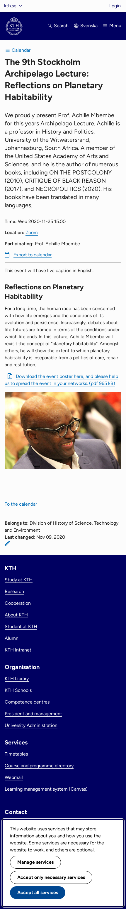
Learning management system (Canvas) (46, 789)
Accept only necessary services (51, 877)
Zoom (31, 232)
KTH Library (17, 678)
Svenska (89, 25)
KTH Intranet (18, 650)
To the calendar (21, 504)
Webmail (14, 777)
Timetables (16, 754)
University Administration (31, 725)
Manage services (35, 862)
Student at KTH (21, 626)
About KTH (16, 615)
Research (14, 591)
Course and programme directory (39, 765)
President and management (33, 713)
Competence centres (27, 702)
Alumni (12, 638)
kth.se (10, 5)
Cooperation (18, 603)
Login (115, 5)
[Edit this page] (7, 543)
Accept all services (37, 892)
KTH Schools (18, 690)
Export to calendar (32, 255)
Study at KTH (19, 580)
